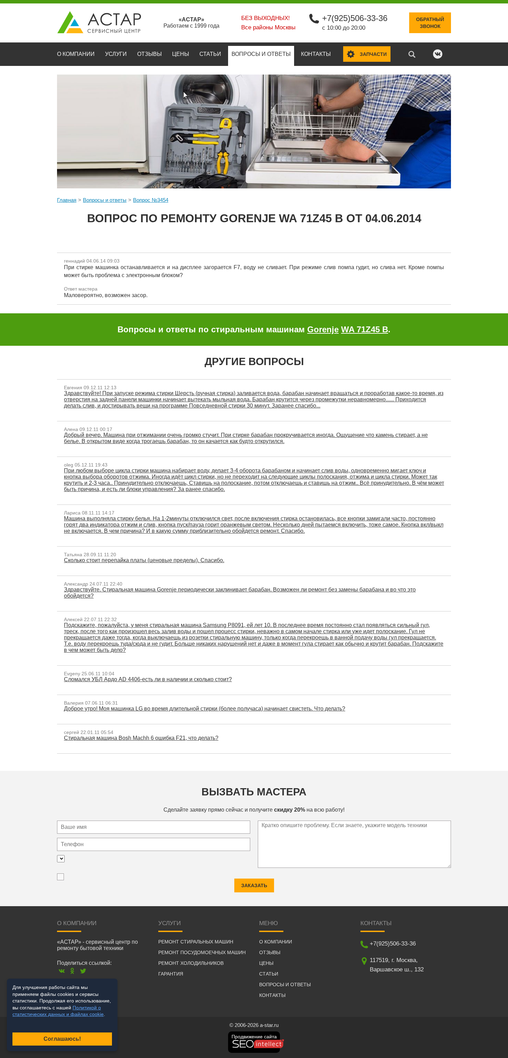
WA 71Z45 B (364, 329)
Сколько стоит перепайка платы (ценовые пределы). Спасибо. (144, 560)
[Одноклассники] (72, 971)
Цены (180, 54)
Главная (66, 200)
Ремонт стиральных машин (195, 941)
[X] (83, 971)
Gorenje (323, 329)
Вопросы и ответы (261, 54)
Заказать (254, 885)
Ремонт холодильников (191, 963)
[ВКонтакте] (61, 971)
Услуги (116, 54)
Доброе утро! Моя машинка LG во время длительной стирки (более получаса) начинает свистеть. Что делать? (204, 709)
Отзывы (149, 54)
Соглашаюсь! (62, 1039)
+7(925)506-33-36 (354, 18)
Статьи (210, 54)
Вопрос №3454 (150, 200)
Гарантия (170, 974)
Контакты (316, 54)
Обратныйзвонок (430, 23)
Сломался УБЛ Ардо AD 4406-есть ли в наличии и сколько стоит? (148, 679)
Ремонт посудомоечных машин (202, 952)
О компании (76, 54)
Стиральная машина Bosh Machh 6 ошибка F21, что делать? (141, 738)
